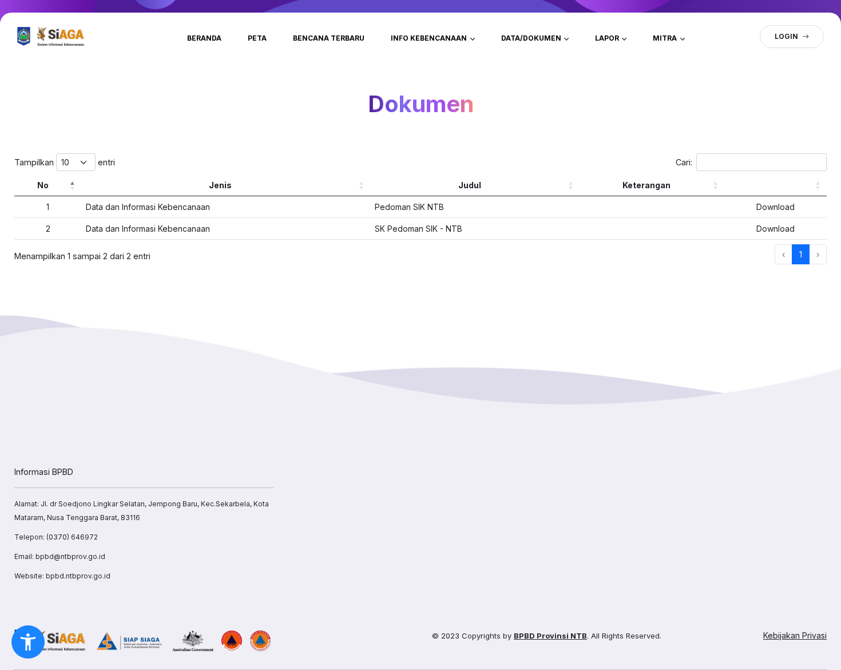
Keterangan (646, 185)
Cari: (684, 162)
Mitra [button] (666, 38)
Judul (469, 185)
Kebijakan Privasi (795, 635)
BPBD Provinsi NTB (550, 635)
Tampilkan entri (64, 162)
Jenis (220, 185)
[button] (28, 642)
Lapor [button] (608, 38)
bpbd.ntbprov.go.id (78, 576)
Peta (257, 38)
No (43, 185)
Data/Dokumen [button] (532, 38)
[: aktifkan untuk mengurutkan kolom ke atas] (775, 185)
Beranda (204, 38)
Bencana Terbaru (328, 38)
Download (775, 207)
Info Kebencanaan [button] (430, 38)
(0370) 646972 (72, 537)
